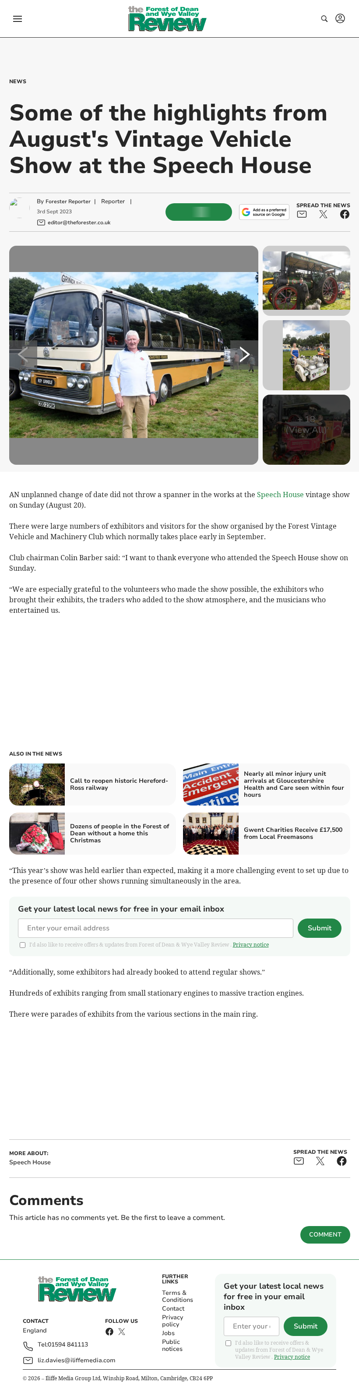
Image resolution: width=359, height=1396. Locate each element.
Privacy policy (172, 1321)
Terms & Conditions (177, 1296)
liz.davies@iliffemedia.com (77, 1360)
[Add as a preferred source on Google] (264, 212)
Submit (319, 928)
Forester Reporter (68, 201)
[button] (17, 18)
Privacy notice (251, 944)
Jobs (168, 1333)
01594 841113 (68, 1345)
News (17, 81)
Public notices (172, 1345)
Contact (173, 1308)
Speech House (280, 494)
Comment (325, 1234)
